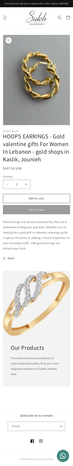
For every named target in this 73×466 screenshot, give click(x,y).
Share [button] (11, 258)
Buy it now (36, 210)
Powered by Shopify (45, 459)
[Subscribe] (60, 426)
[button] (5, 17)
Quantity (8, 176)
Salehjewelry (31, 459)
